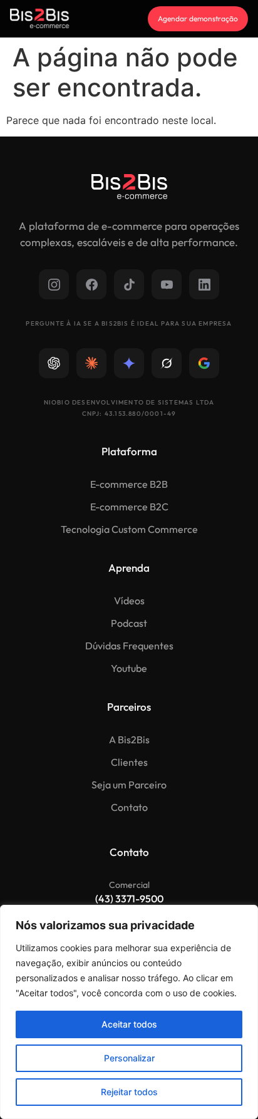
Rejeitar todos (129, 1091)
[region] (129, 1012)
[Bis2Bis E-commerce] (39, 18)
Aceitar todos (129, 1024)
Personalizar (129, 1058)
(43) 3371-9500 (129, 898)
